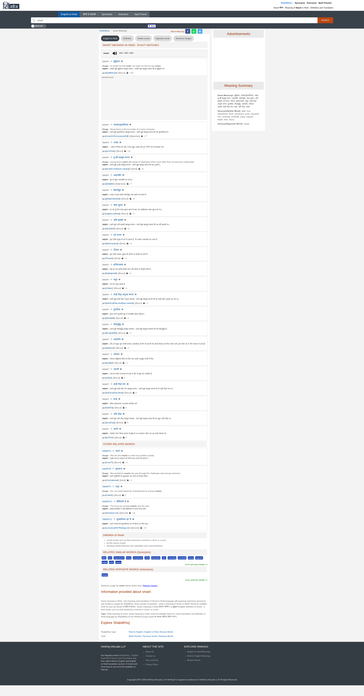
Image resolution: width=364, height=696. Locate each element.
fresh (128, 558)
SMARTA (106, 469)
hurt (110, 558)
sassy (190, 558)
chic (164, 558)
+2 (129, 273)
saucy (118, 562)
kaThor (109, 437)
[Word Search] (34, 20)
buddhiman (111, 73)
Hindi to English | (136, 632)
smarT (109, 462)
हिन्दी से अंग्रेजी (89, 14)
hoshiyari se (111, 513)
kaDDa (109, 407)
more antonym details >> (196, 580)
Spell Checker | (136, 636)
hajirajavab (111, 273)
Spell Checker (325, 3)
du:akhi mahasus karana (117, 169)
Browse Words (166, 632)
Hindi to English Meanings (198, 656)
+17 (145, 136)
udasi (108, 378)
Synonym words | (151, 636)
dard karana (111, 243)
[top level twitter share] (199, 31)
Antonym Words (166, 636)
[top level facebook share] (187, 31)
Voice (152, 26)
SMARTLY (107, 501)
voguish (199, 558)
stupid (104, 575)
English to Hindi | (152, 632)
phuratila (110, 318)
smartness (138, 558)
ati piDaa (110, 422)
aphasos (110, 348)
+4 (127, 228)
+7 (130, 184)
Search (325, 20)
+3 (125, 258)
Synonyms (300, 3)
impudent (156, 558)
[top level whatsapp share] (193, 31)
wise (111, 562)
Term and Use (152, 660)
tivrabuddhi (111, 333)
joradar (109, 363)
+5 (133, 214)
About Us (150, 651)
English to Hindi (69, 14)
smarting (172, 558)
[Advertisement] (154, 100)
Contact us (150, 656)
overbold (182, 558)
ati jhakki (110, 228)
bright (104, 562)
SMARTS (106, 451)
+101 (131, 73)
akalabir (109, 183)
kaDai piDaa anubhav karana (119, 303)
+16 (133, 513)
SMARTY (106, 486)
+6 (133, 199)
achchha (110, 151)
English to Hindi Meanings (198, 651)
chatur (109, 288)
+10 (128, 151)
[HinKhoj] (11, 5)
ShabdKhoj (286, 3)
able (104, 558)
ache (147, 558)
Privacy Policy (152, 664)
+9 (141, 169)
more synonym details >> (196, 564)
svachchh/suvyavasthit (117, 136)
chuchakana (111, 480)
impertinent (119, 558)
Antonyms (312, 3)
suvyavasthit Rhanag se (117, 528)
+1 (146, 303)
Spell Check (140, 14)
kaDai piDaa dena (114, 392)
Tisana (109, 258)
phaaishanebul (112, 198)
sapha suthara (112, 213)
